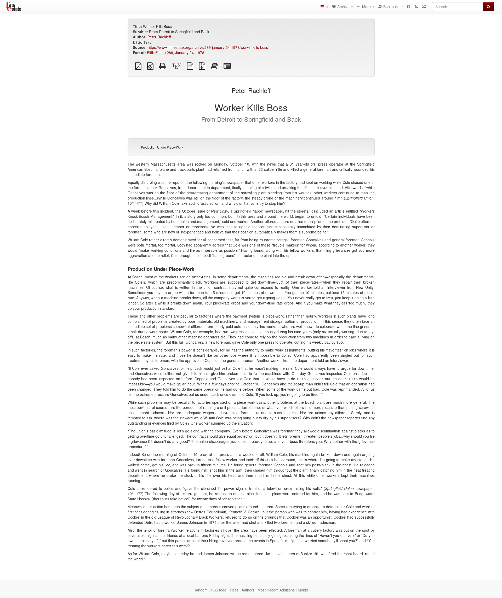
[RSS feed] (416, 6)
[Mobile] (408, 6)
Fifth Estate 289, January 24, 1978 (175, 52)
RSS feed (218, 590)
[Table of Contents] (324, 6)
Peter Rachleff (159, 36)
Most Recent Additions (276, 590)
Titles (234, 590)
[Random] (424, 6)
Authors (248, 590)
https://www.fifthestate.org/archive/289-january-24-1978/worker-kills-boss (208, 47)
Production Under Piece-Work (162, 147)
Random (200, 590)
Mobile (303, 590)
